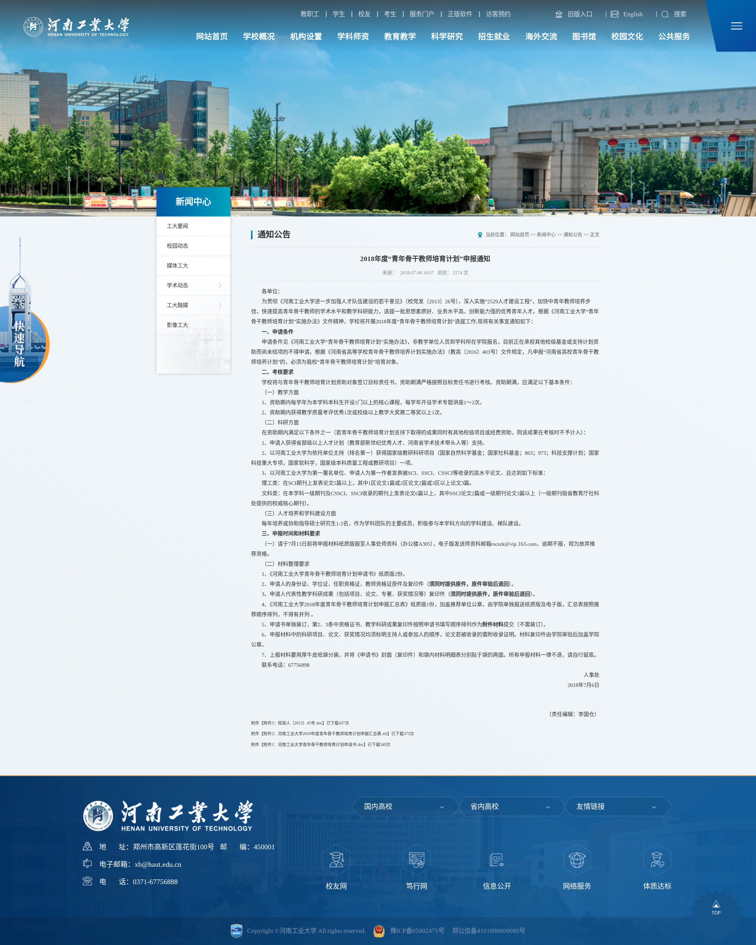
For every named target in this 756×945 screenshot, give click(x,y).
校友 (364, 14)
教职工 (310, 14)
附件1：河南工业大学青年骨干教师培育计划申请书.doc (313, 744)
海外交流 (541, 36)
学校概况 (259, 36)
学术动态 (177, 286)
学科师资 (353, 36)
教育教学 (400, 36)
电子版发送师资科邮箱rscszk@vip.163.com (487, 544)
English (633, 14)
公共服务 (674, 36)
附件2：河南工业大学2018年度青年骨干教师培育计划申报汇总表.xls (325, 733)
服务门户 (422, 14)
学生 (339, 14)
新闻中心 (546, 234)
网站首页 (212, 36)
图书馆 (584, 36)
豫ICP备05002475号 (417, 930)
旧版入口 (580, 14)
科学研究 (447, 36)
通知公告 (572, 234)
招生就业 (494, 36)
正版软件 (460, 14)
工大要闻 (177, 226)
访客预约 (498, 14)
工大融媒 (177, 305)
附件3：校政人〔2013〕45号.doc (292, 723)
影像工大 (177, 325)
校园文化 (627, 36)
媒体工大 (177, 266)
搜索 (680, 14)
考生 (390, 14)
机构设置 (306, 36)
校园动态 (177, 246)
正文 (594, 234)
